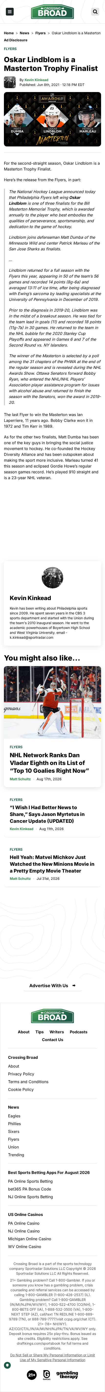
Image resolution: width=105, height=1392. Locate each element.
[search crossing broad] (95, 12)
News (13, 1107)
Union (13, 1147)
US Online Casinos (25, 1214)
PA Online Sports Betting (30, 1181)
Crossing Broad (23, 1057)
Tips (39, 1031)
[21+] (32, 1375)
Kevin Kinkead (36, 80)
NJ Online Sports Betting (30, 1196)
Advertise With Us (48, 985)
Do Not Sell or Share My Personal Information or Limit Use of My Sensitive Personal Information (52, 1357)
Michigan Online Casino (29, 1238)
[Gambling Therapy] (67, 1375)
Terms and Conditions (28, 1081)
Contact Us (52, 1039)
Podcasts (78, 1031)
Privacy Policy (21, 1073)
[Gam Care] (47, 1375)
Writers (57, 1031)
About (24, 1031)
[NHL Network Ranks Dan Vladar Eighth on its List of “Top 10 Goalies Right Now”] (52, 702)
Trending (16, 1154)
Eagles (14, 1115)
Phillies (14, 1123)
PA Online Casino (24, 1223)
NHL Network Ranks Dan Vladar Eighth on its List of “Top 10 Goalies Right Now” (49, 763)
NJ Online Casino (24, 1231)
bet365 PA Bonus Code (29, 1189)
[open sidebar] (10, 12)
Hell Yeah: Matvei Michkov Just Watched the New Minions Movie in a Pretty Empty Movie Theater (52, 864)
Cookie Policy (21, 1089)
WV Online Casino (24, 1246)
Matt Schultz (20, 779)
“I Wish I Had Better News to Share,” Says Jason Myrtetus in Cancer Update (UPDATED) (47, 814)
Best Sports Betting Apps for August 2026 (49, 1172)
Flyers (10, 49)
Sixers (13, 1131)
